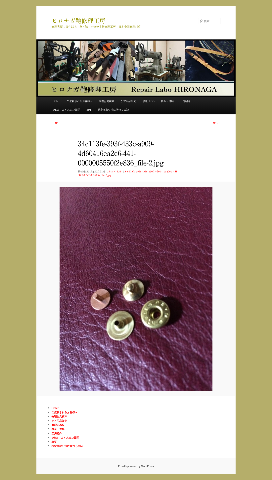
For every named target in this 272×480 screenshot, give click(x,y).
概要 (89, 109)
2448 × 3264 (114, 171)
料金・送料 (167, 101)
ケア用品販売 (128, 101)
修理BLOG (148, 101)
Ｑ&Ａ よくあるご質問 (66, 109)
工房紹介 (185, 101)
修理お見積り (106, 101)
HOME (56, 101)
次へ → (216, 122)
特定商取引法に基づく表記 (113, 109)
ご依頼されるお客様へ (80, 101)
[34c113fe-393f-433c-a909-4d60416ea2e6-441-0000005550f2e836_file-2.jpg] (136, 289)
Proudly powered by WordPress (136, 466)
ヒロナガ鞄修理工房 (78, 21)
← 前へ (55, 122)
